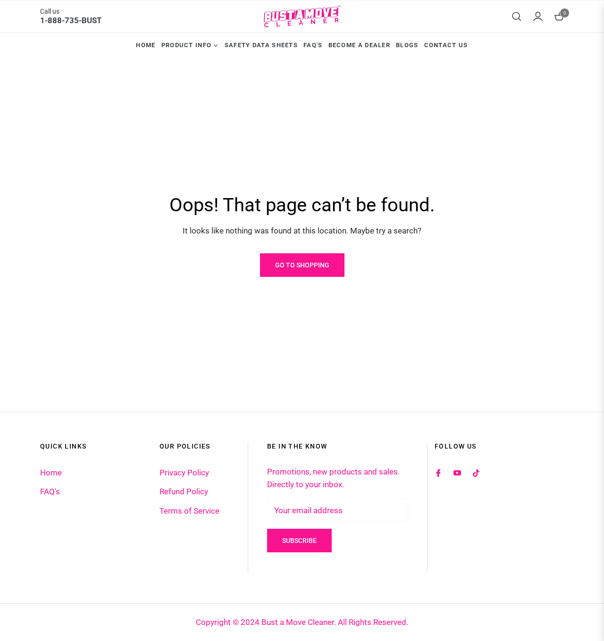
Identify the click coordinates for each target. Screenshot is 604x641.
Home (51, 472)
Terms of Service (189, 511)
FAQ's (50, 491)
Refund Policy (183, 491)
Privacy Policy (184, 472)
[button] (516, 16)
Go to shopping (302, 265)
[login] (538, 16)
